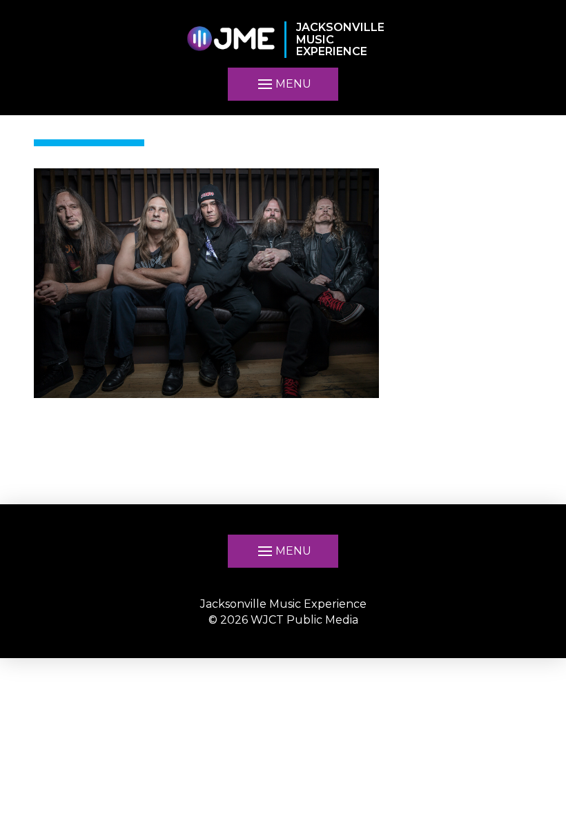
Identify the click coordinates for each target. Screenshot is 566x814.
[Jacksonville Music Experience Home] (231, 39)
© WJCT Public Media (283, 619)
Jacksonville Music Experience (283, 603)
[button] (283, 551)
